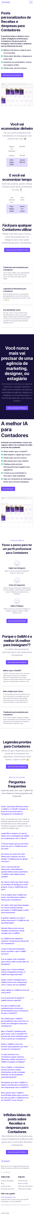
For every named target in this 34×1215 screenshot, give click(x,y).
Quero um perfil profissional (17, 621)
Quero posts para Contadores (12, 75)
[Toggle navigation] (31, 2)
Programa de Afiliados (7, 1181)
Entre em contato (23, 1183)
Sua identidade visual (11, 310)
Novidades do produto (7, 1189)
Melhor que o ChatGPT (12, 670)
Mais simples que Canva (13, 691)
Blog (2, 1183)
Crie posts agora (8, 489)
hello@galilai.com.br (10, 1197)
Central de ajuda (6, 1186)
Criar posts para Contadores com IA (17, 250)
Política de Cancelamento (25, 1186)
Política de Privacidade (24, 1189)
